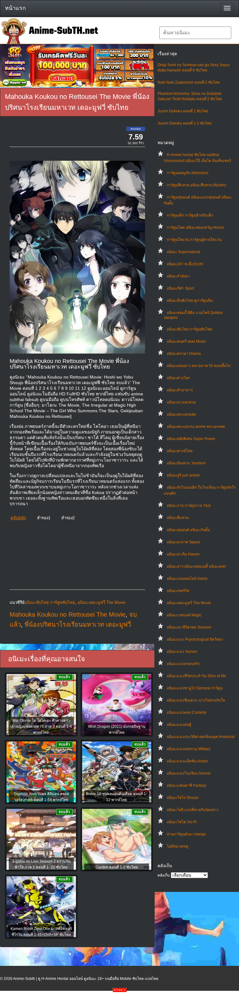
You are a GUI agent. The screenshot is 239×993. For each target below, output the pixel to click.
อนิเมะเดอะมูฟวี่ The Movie (189, 603)
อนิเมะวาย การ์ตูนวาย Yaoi (189, 505)
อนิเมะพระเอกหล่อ (181, 414)
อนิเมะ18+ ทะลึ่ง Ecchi (185, 264)
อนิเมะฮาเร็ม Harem (183, 554)
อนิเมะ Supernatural (183, 252)
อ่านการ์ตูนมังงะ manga (186, 834)
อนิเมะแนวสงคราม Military (188, 749)
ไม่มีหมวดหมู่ (177, 846)
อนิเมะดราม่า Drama (184, 353)
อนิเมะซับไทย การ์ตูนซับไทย (189, 329)
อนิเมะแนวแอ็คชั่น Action (187, 761)
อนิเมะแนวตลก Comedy (186, 712)
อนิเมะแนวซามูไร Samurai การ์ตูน (195, 688)
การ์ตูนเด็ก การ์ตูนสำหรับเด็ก (190, 215)
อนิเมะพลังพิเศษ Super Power (191, 439)
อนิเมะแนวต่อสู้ (179, 724)
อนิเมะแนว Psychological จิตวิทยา (195, 639)
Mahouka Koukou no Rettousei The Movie (67, 614)
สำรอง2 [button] (68, 518)
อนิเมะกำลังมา (178, 276)
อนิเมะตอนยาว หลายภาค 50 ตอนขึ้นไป (199, 366)
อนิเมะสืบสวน (178, 518)
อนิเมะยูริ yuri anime (183, 475)
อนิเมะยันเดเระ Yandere (186, 463)
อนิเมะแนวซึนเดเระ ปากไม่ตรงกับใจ (196, 700)
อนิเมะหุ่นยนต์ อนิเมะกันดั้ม (188, 530)
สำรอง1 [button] (43, 518)
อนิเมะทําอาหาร (180, 390)
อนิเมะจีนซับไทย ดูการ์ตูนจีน (190, 300)
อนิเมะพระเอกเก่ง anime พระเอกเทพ (196, 426)
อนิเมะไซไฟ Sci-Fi (182, 822)
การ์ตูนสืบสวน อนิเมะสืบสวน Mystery (196, 185)
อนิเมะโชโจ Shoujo (183, 797)
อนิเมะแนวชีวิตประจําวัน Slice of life (196, 676)
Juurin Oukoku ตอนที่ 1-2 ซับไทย (184, 123)
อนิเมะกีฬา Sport (180, 288)
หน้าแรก (15, 8)
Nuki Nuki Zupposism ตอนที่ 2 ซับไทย (188, 82)
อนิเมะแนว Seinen (182, 651)
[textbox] (195, 33)
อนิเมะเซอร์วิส (178, 591)
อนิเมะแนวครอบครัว (183, 664)
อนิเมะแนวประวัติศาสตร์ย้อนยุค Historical (201, 737)
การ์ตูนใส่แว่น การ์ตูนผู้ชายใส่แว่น (194, 239)
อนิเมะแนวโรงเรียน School (188, 773)
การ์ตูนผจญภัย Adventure (188, 173)
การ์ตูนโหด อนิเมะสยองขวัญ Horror (195, 227)
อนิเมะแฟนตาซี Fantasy (186, 785)
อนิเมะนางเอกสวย (181, 402)
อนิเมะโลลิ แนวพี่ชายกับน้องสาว (192, 810)
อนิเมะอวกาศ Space (183, 542)
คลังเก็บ (163, 875)
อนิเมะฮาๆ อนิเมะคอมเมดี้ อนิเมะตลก (196, 566)
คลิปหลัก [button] (18, 518)
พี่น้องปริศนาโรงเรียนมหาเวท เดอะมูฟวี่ (78, 624)
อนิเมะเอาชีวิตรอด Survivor (189, 627)
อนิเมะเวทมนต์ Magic (184, 615)
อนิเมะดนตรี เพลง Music (186, 341)
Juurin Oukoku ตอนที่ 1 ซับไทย (182, 111)
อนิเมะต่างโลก (178, 378)
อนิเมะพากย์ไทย (180, 451)
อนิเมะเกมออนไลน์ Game (187, 578)
